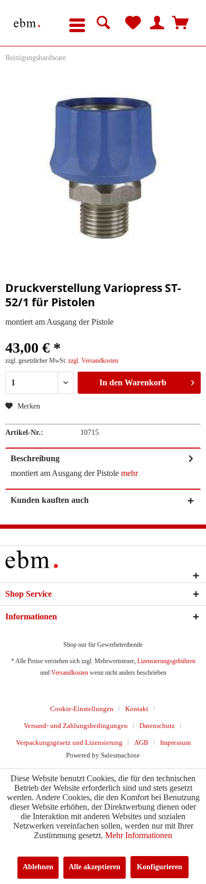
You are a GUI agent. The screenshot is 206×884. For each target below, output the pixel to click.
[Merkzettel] (133, 23)
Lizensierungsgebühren (166, 661)
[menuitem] (77, 23)
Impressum (175, 742)
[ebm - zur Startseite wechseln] (27, 23)
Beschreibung (35, 458)
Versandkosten (69, 672)
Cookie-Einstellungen (82, 709)
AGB (141, 742)
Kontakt (136, 709)
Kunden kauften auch (50, 500)
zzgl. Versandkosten (93, 360)
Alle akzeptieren (94, 867)
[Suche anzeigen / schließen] (103, 23)
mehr (129, 473)
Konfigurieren (159, 867)
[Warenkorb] (180, 23)
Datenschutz (157, 726)
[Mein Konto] (156, 23)
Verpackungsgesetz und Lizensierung (69, 742)
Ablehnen (38, 867)
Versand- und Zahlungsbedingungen (76, 726)
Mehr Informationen (138, 835)
